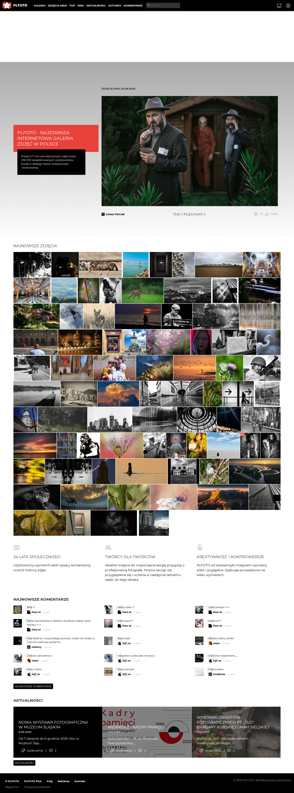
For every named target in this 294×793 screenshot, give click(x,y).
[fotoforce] (110, 419)
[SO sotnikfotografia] (197, 445)
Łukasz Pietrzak (115, 214)
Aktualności (28, 700)
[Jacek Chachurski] (113, 342)
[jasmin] (154, 368)
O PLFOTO (12, 781)
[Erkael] (88, 290)
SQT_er (126, 643)
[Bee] (121, 445)
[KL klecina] (161, 264)
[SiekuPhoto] (255, 471)
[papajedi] (135, 264)
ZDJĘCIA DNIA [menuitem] (57, 5)
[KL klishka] (195, 368)
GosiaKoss (219, 674)
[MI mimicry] (260, 290)
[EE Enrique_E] (262, 264)
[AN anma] (67, 445)
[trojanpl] (35, 342)
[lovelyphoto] (168, 342)
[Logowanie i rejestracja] (288, 5)
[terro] (40, 523)
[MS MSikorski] (183, 471)
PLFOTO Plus (33, 781)
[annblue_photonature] (212, 394)
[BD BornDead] (32, 264)
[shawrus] (223, 445)
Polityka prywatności (37, 787)
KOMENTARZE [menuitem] (133, 5)
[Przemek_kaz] (99, 316)
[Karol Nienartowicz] (223, 497)
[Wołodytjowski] (141, 471)
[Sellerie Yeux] (36, 316)
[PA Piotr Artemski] (262, 368)
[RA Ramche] (32, 368)
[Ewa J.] (138, 316)
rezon (216, 643)
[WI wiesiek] (80, 342)
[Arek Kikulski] (36, 497)
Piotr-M (36, 612)
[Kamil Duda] (134, 342)
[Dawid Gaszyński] (115, 368)
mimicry (37, 647)
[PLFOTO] (15, 5)
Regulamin (12, 787)
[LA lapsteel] (100, 264)
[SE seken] (36, 394)
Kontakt (80, 781)
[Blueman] (62, 419)
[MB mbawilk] (34, 445)
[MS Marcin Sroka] (270, 445)
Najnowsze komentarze (41, 599)
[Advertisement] (147, 36)
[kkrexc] (201, 342)
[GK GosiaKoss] (154, 419)
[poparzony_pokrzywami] (269, 342)
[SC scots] (216, 316)
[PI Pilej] (110, 290)
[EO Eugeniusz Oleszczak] (104, 471)
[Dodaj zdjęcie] (279, 5)
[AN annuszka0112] (260, 316)
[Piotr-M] (238, 394)
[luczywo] (71, 316)
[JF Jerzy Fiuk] (154, 445)
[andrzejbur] (72, 368)
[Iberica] (79, 394)
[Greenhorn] (176, 316)
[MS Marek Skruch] (143, 290)
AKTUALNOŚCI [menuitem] (96, 5)
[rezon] (261, 419)
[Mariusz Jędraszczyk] (84, 497)
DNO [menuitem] (81, 5)
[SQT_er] (65, 264)
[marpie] (182, 394)
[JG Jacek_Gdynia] (183, 264)
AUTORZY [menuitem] (114, 5)
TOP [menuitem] (72, 5)
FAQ (50, 781)
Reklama (63, 781)
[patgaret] (219, 264)
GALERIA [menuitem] (39, 5)
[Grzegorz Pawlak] (176, 445)
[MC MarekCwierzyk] (187, 290)
